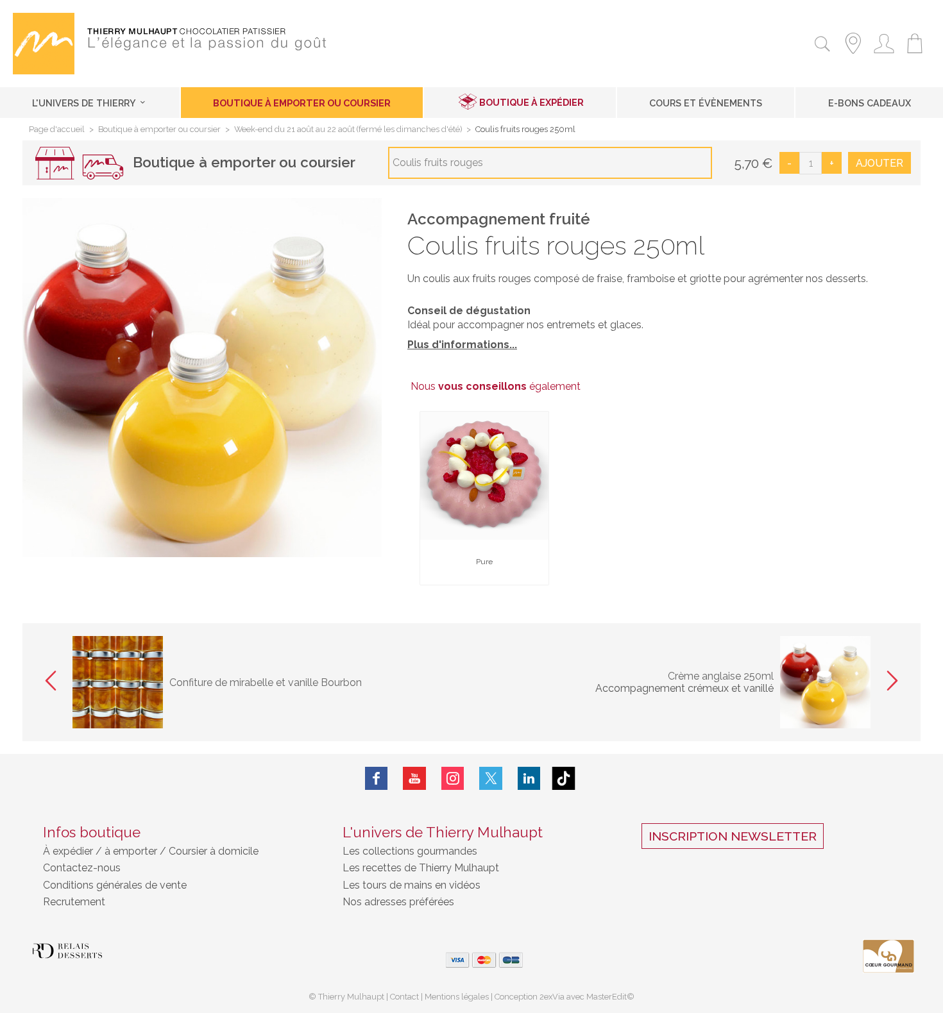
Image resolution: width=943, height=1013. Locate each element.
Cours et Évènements (705, 102)
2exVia (552, 996)
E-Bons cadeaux (869, 102)
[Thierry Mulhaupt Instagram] (452, 778)
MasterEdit (606, 996)
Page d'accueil (57, 130)
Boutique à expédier (531, 102)
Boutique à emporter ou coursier (302, 102)
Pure (484, 561)
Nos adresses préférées (398, 902)
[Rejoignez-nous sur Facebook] (376, 778)
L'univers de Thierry (85, 102)
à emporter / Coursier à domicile (180, 851)
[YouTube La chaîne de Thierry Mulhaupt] (414, 778)
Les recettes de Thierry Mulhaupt (421, 868)
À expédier (69, 851)
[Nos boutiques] (853, 55)
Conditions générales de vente (115, 885)
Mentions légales (457, 996)
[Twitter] (490, 778)
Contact (404, 996)
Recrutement (74, 902)
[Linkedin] (529, 778)
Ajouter (879, 163)
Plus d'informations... (462, 345)
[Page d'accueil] (43, 71)
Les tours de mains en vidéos (411, 885)
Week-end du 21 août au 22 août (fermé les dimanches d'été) (348, 130)
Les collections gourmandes (410, 851)
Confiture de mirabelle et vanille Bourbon (265, 682)
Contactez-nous (82, 868)
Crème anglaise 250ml (721, 676)
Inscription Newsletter (733, 836)
